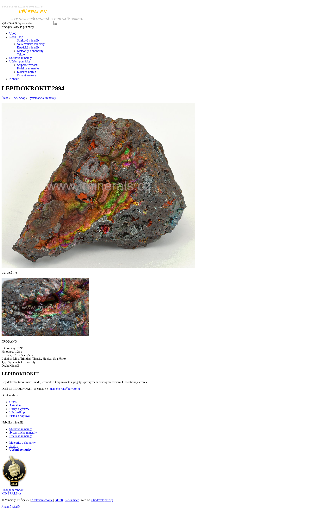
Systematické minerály (31, 44)
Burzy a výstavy (19, 408)
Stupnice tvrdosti (27, 65)
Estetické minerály (28, 47)
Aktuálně (15, 405)
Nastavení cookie (42, 500)
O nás (12, 401)
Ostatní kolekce (26, 75)
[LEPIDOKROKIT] (98, 266)
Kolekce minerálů (28, 68)
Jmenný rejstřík (11, 506)
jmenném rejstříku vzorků (64, 388)
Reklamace (72, 500)
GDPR (59, 500)
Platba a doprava (19, 415)
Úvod (5, 98)
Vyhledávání (9, 23)
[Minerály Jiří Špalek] (43, 19)
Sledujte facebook (12, 491)
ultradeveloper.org (102, 500)
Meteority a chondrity (30, 51)
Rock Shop (18, 98)
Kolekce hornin (26, 72)
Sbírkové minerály (28, 40)
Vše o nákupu (17, 412)
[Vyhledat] (55, 24)
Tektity (21, 54)
